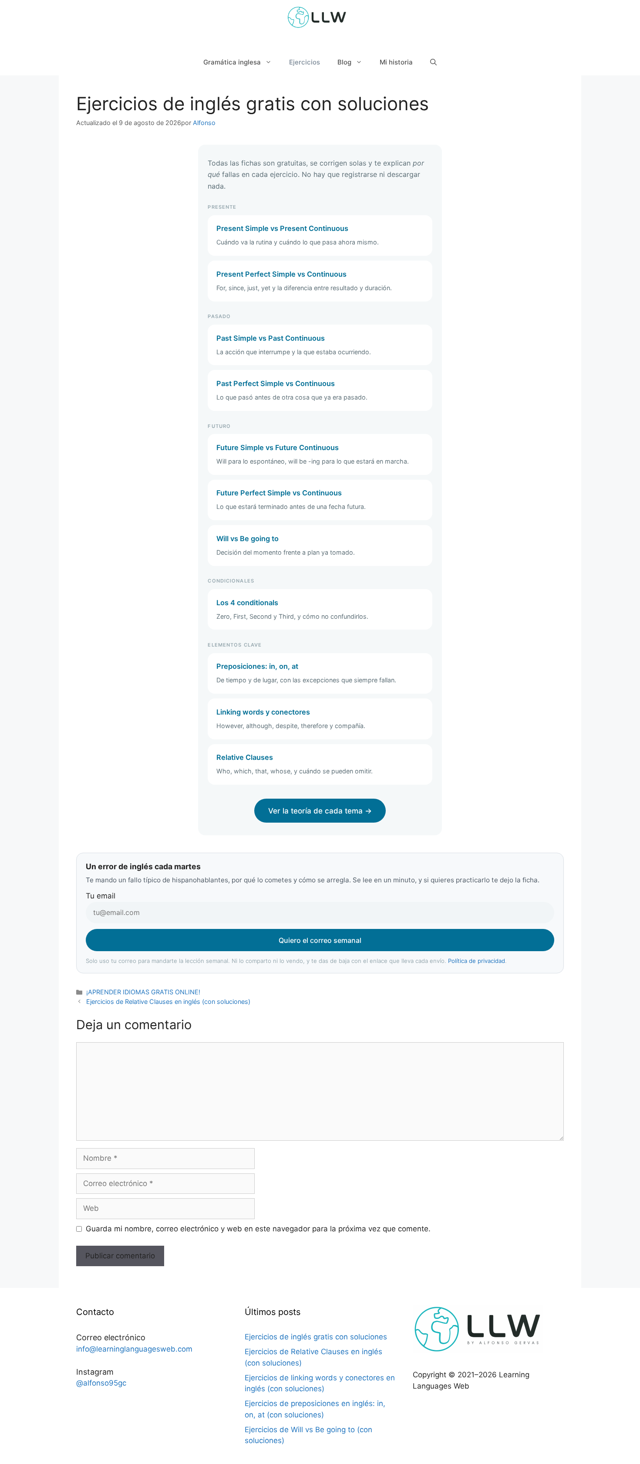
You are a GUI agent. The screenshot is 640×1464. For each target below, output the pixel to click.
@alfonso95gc (101, 1383)
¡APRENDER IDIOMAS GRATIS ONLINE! (143, 992)
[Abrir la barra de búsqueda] (433, 62)
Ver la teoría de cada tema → (320, 811)
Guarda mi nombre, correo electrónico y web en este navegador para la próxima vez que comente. (258, 1228)
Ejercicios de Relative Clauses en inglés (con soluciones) (168, 1001)
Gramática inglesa (232, 62)
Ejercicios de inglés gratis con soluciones (316, 1336)
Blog (344, 62)
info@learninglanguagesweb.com (134, 1349)
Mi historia (396, 62)
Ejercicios (304, 62)
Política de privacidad (476, 960)
